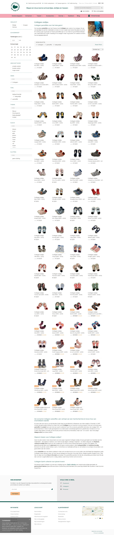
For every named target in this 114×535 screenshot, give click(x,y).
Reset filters (98, 44)
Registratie (37, 514)
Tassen (39, 16)
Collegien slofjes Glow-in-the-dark (42, 407)
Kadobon (71, 16)
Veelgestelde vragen (64, 521)
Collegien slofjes (39, 63)
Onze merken (14, 514)
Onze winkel (88, 3)
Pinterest (65, 489)
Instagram (65, 486)
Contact (95, 3)
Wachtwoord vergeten (41, 516)
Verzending (61, 514)
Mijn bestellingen (39, 521)
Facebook (65, 483)
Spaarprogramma (61, 3)
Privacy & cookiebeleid (99, 533)
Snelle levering (73, 3)
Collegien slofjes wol (40, 369)
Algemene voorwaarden (97, 531)
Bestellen (61, 516)
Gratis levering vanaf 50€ (34, 3)
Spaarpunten (14, 516)
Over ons (81, 3)
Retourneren (62, 519)
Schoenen (28, 16)
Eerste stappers (17, 16)
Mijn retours (37, 524)
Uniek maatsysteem (49, 3)
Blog (78, 16)
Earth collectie (71, 464)
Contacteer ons (62, 511)
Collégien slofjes (57, 159)
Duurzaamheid (14, 511)
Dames (60, 16)
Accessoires (50, 16)
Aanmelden (37, 511)
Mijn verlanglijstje (39, 519)
